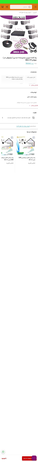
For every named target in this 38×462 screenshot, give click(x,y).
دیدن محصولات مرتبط (29, 458)
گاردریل (35, 12)
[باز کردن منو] (35, 6)
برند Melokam (29, 63)
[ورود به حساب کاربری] (7, 7)
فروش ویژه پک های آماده (25, 12)
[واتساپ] (3, 451)
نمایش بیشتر (34, 85)
